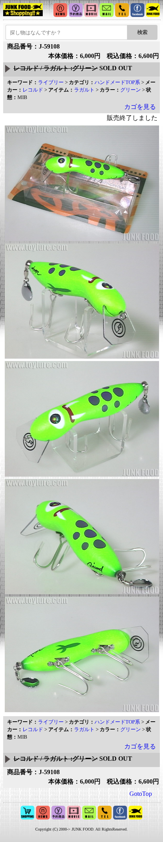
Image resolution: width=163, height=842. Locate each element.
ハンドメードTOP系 (117, 82)
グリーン (130, 90)
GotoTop (140, 793)
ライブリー (51, 82)
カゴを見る (140, 106)
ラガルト (84, 90)
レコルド (33, 90)
